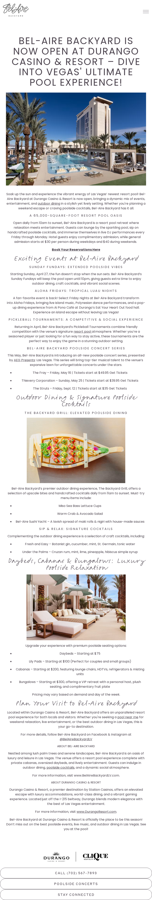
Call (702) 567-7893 (76, 873)
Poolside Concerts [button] (76, 884)
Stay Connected (76, 895)
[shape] (56, 857)
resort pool (83, 331)
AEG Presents (24, 360)
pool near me (127, 717)
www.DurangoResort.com (96, 811)
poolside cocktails (60, 767)
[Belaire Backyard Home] (16, 10)
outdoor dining (49, 203)
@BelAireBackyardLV (76, 739)
